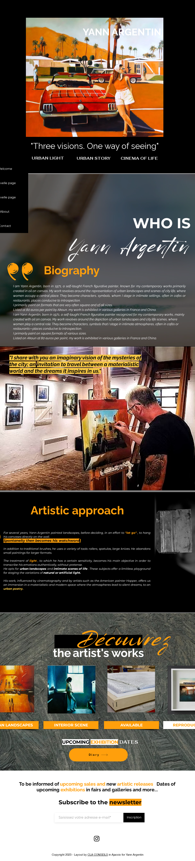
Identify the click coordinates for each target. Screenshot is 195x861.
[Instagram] (96, 838)
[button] (41, 158)
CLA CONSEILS (98, 854)
